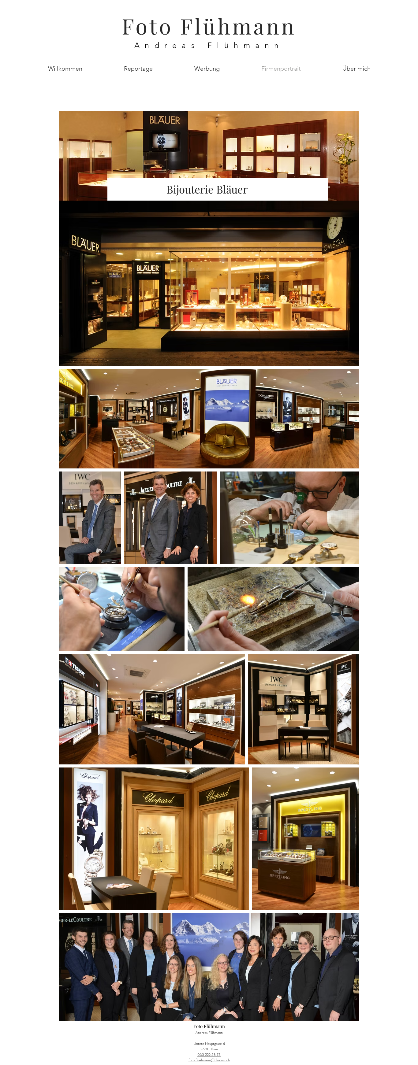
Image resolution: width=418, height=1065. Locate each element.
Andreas (170, 45)
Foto (151, 25)
